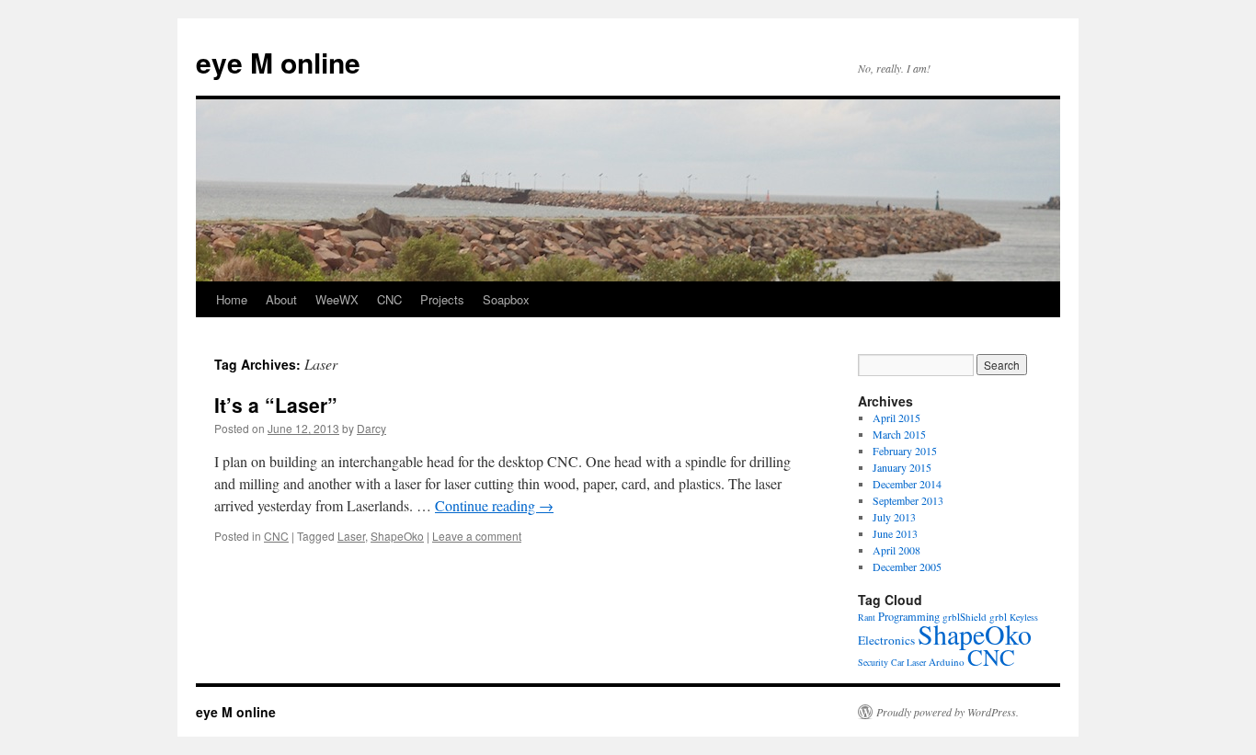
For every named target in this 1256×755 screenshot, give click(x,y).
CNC (389, 299)
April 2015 (896, 417)
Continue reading (494, 505)
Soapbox (506, 299)
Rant (866, 617)
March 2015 (899, 434)
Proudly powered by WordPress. (947, 711)
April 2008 (896, 550)
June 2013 (895, 533)
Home (231, 299)
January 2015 (902, 467)
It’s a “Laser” (275, 404)
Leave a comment (476, 535)
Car (897, 662)
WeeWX (337, 299)
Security (873, 662)
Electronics (886, 640)
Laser (351, 535)
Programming (909, 616)
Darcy (371, 428)
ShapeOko (397, 535)
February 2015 (905, 450)
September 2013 (908, 500)
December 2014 (907, 483)
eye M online (278, 62)
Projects (442, 299)
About (281, 299)
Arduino (947, 662)
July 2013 (894, 516)
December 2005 (907, 566)
